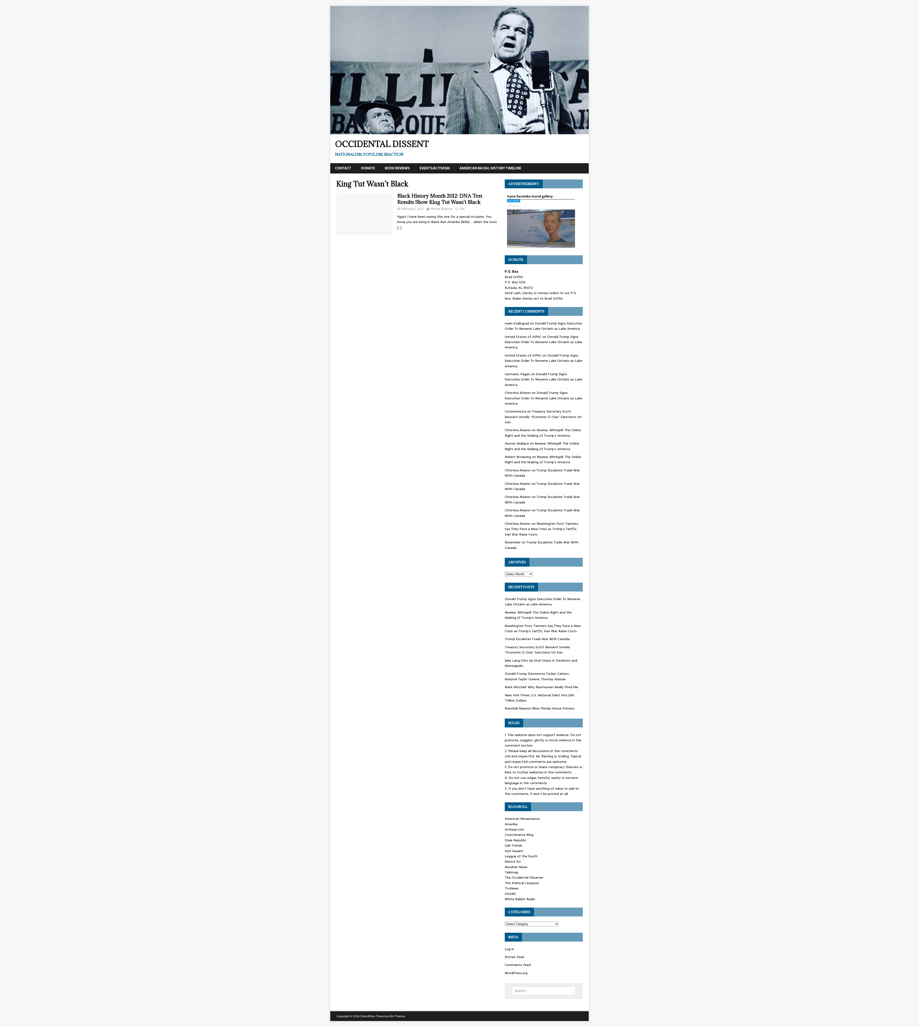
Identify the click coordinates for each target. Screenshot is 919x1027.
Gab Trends (513, 845)
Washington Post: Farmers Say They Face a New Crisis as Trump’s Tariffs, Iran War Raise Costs (541, 529)
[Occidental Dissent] (459, 131)
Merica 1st (513, 861)
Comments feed (518, 964)
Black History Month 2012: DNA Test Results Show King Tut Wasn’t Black (439, 199)
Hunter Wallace (441, 208)
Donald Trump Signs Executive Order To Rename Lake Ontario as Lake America (543, 326)
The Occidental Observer (524, 877)
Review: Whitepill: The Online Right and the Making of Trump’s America (543, 432)
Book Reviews (397, 168)
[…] (399, 227)
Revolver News (516, 867)
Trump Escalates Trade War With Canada (537, 639)
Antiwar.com (514, 829)
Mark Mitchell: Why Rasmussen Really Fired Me (541, 687)
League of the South (521, 856)
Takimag (511, 872)
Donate (368, 168)
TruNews (512, 888)
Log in (509, 949)
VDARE (510, 893)
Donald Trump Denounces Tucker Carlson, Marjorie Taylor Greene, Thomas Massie (537, 676)
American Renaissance (522, 818)
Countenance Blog (519, 834)
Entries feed (514, 957)
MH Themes (397, 1016)
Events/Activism (435, 168)
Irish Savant (514, 851)
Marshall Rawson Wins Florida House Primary (540, 708)
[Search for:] (544, 991)
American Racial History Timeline (490, 168)
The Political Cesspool (522, 883)
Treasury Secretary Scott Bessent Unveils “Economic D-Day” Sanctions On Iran (543, 417)
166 (462, 208)
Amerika (511, 824)
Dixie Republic (515, 840)
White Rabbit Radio (520, 899)
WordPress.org (516, 973)
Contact (343, 168)
